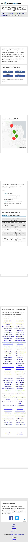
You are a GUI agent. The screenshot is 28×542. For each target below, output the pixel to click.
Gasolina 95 (5, 215)
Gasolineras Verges (20, 418)
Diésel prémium (20, 434)
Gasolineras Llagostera (8, 359)
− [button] (3, 125)
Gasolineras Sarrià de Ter (8, 409)
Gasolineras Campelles (8, 338)
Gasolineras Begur (20, 324)
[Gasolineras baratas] (12, 4)
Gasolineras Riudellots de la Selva (8, 388)
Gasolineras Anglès (8, 320)
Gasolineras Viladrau (20, 422)
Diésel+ (18, 215)
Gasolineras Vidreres (8, 420)
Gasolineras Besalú (20, 326)
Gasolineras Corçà (20, 346)
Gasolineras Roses (20, 388)
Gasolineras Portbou (20, 380)
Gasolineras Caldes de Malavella (8, 336)
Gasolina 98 (10, 215)
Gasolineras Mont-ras (20, 367)
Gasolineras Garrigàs (20, 353)
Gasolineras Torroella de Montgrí (8, 414)
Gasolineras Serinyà (7, 411)
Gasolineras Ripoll (8, 386)
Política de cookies (14, 531)
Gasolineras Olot (8, 369)
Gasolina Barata (4, 13)
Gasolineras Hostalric (20, 355)
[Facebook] (11, 519)
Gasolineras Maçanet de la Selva (8, 367)
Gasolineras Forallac (8, 351)
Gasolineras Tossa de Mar (20, 414)
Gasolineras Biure (8, 330)
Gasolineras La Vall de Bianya (8, 418)
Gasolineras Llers (8, 361)
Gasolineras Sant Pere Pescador (8, 401)
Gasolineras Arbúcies (20, 320)
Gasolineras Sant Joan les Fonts (20, 397)
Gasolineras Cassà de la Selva (20, 340)
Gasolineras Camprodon (20, 338)
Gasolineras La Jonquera (8, 357)
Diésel (14, 215)
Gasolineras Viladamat (20, 420)
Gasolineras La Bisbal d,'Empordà (20, 328)
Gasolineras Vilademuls (8, 422)
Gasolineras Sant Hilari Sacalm (8, 395)
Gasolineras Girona (8, 355)
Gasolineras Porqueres (20, 378)
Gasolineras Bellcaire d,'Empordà (8, 326)
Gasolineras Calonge (20, 336)
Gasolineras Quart (8, 384)
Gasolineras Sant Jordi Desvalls (20, 399)
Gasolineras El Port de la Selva (8, 380)
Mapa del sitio (14, 526)
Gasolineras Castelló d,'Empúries (20, 342)
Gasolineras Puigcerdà (20, 382)
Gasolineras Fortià (8, 353)
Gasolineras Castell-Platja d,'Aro (8, 342)
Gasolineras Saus (20, 409)
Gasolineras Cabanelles (8, 334)
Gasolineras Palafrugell (20, 369)
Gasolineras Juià (20, 357)
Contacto (14, 524)
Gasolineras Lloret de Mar (8, 363)
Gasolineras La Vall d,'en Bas (20, 416)
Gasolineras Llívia (20, 361)
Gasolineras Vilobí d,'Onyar (20, 424)
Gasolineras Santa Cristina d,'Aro (8, 405)
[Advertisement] (14, 32)
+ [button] (3, 123)
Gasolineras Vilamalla (8, 424)
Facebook (14, 539)
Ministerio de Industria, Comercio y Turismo (17, 534)
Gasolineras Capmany (8, 340)
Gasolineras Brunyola (20, 332)
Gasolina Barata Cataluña (14, 13)
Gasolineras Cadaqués (20, 334)
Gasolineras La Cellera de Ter (8, 344)
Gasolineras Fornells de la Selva (20, 351)
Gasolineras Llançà (20, 359)
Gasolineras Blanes (20, 330)
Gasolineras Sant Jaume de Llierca (20, 395)
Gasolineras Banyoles (20, 322)
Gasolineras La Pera (8, 374)
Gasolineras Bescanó (8, 328)
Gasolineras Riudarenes (20, 386)
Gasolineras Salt (8, 390)
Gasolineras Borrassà (8, 332)
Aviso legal (14, 528)
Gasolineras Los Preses (8, 382)
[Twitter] (17, 519)
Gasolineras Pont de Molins (8, 378)
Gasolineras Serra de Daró (20, 411)
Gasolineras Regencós (20, 384)
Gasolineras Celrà (20, 344)
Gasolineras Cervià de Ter (8, 346)
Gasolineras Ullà (8, 416)
